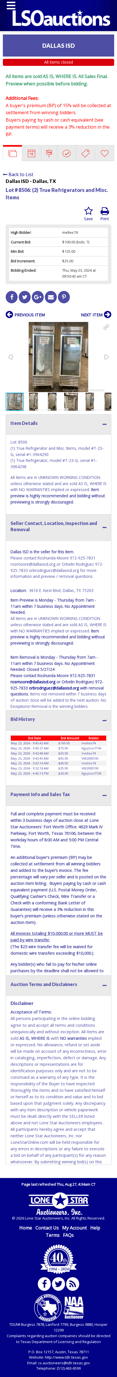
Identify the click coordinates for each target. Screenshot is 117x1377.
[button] (106, 327)
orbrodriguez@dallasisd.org (54, 688)
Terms (53, 1235)
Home (25, 1228)
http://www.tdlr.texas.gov (66, 1357)
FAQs (68, 1235)
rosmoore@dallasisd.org (33, 681)
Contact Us (47, 1228)
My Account (74, 1228)
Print (104, 218)
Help (95, 1228)
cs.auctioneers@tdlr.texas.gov (64, 1362)
